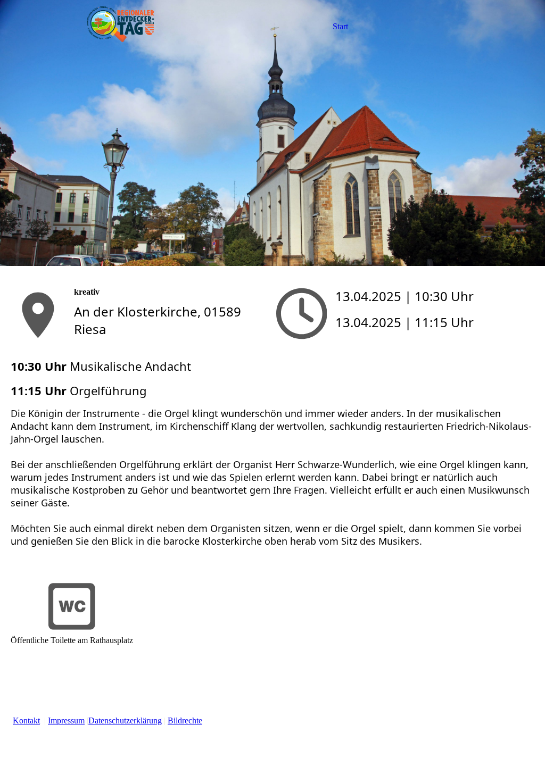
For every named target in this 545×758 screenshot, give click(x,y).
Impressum (66, 720)
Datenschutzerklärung (125, 720)
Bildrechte (185, 720)
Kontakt (26, 720)
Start (340, 26)
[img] (120, 26)
